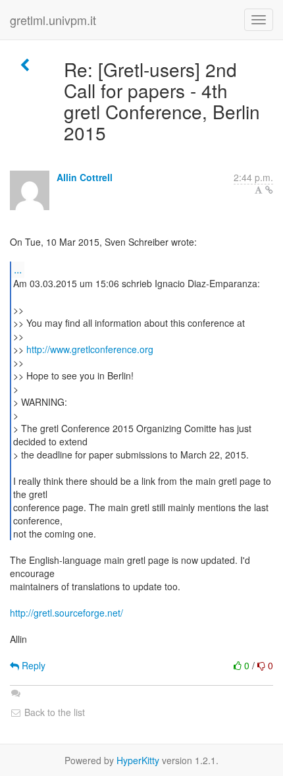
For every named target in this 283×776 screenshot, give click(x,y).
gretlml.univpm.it (53, 19)
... (18, 269)
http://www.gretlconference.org (89, 349)
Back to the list (53, 712)
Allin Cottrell (85, 177)
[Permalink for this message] (269, 190)
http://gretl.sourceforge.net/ (66, 612)
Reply (32, 665)
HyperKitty (137, 760)
